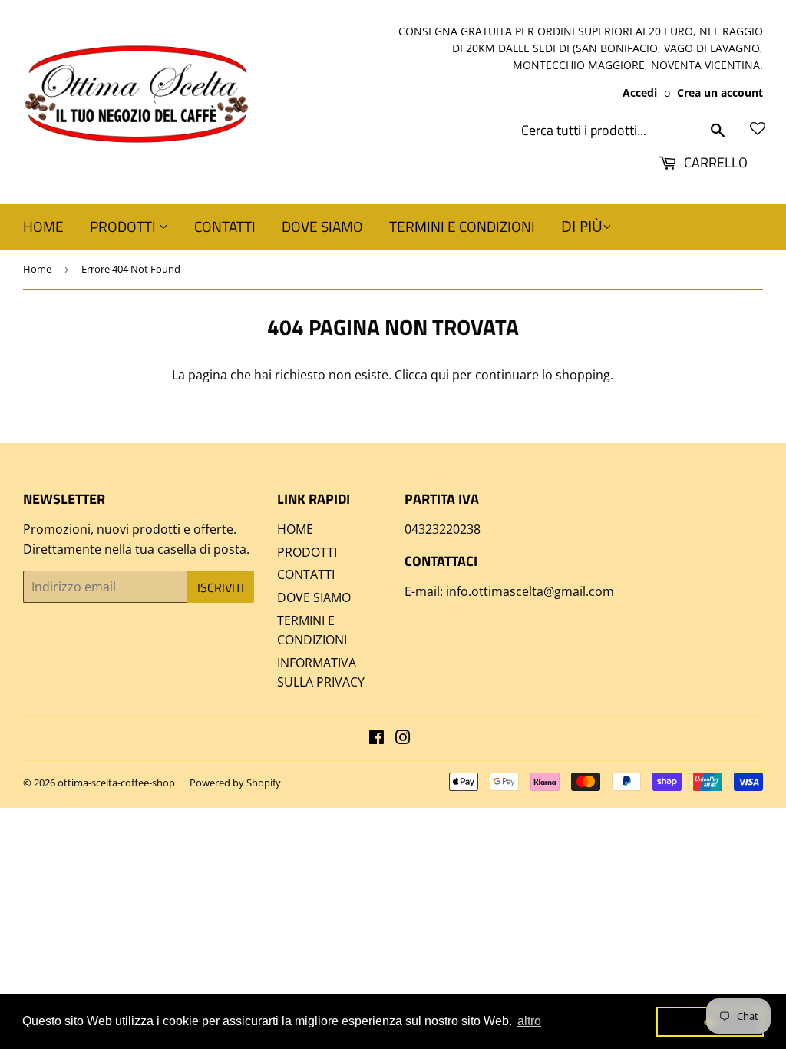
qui (440, 374)
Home (37, 269)
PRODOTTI (124, 226)
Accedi (640, 92)
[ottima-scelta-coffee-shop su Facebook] (376, 738)
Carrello (714, 162)
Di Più (582, 227)
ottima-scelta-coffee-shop (116, 782)
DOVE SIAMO (322, 226)
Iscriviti (220, 587)
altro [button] (529, 1020)
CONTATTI (225, 226)
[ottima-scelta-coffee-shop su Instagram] (403, 738)
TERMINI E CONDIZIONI (462, 226)
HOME (43, 226)
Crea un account (720, 92)
